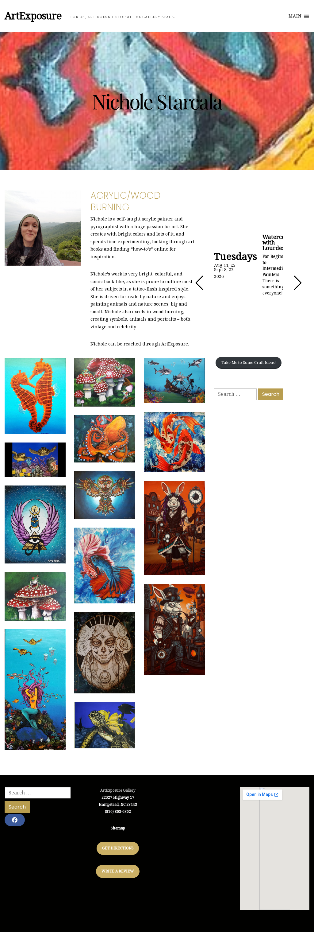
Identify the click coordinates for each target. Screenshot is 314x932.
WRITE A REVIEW (117, 871)
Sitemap (118, 828)
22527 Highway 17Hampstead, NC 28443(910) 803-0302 (118, 804)
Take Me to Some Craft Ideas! (248, 362)
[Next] (297, 282)
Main (296, 16)
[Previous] (199, 282)
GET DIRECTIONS (118, 848)
